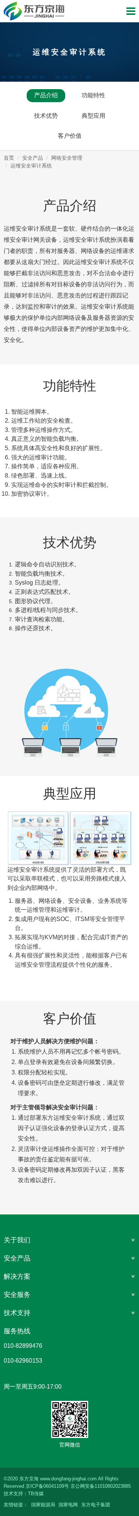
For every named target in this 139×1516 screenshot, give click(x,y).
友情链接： (16, 1504)
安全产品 (32, 158)
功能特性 (93, 95)
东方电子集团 (95, 1504)
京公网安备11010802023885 (100, 1486)
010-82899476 (23, 1346)
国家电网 (68, 1504)
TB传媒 (36, 1493)
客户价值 (70, 136)
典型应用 (93, 116)
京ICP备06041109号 (47, 1486)
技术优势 (46, 116)
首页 (9, 158)
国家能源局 (43, 1504)
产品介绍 (46, 95)
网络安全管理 (66, 158)
